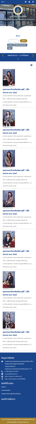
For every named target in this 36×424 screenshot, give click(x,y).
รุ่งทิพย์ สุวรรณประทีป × (20, 45)
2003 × (9, 48)
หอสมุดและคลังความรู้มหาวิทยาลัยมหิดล (11, 394)
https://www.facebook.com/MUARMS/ (15, 379)
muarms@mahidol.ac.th (11, 374)
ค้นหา (23, 40)
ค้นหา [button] (2, 2)
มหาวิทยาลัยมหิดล (5, 390)
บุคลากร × (10, 45)
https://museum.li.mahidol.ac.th (13, 376)
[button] (25, 1)
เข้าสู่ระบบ (3, 387)
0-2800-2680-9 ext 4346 (11, 371)
